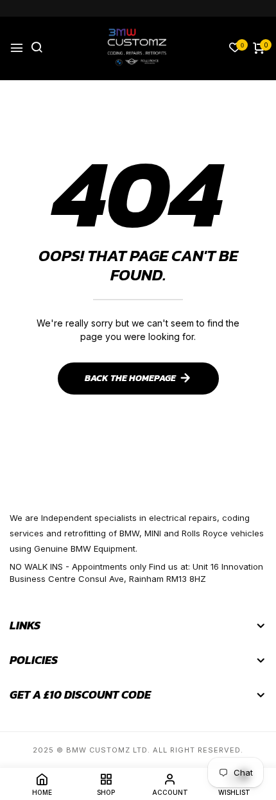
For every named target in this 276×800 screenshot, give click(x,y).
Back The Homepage (130, 378)
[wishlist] (235, 48)
